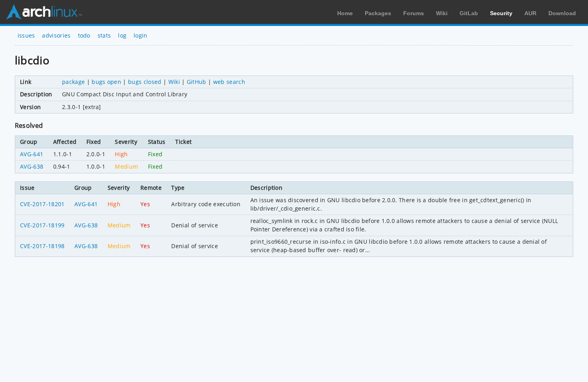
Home (345, 13)
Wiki (442, 13)
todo (84, 35)
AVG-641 (31, 154)
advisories (56, 35)
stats (104, 35)
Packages (378, 13)
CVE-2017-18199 (42, 225)
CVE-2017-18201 (42, 204)
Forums (413, 13)
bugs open (106, 82)
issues (26, 35)
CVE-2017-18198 (42, 246)
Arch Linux (44, 12)
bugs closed (145, 82)
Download (562, 13)
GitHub (196, 82)
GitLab (469, 13)
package (73, 82)
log (122, 35)
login (141, 35)
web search (229, 82)
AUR (530, 13)
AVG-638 (31, 166)
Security (501, 13)
